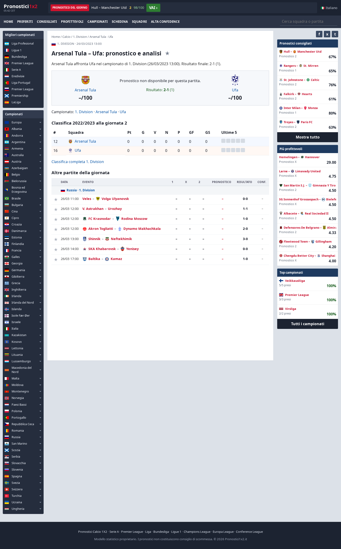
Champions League (197, 532)
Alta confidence (165, 21)
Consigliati (47, 21)
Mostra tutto (308, 137)
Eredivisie (18, 76)
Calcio (66, 37)
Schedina (120, 21)
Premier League (22, 63)
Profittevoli (72, 21)
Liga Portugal (21, 83)
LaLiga (16, 102)
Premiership (20, 96)
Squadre (139, 21)
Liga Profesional (23, 43)
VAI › (153, 7)
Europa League (223, 532)
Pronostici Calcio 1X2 (92, 532)
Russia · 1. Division (81, 190)
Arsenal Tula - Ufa (101, 37)
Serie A (16, 70)
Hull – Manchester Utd (117, 7)
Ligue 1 (17, 50)
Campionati (97, 21)
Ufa (235, 90)
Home (8, 21)
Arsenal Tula (85, 90)
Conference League (249, 532)
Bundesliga (19, 57)
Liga (148, 532)
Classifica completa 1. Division (77, 161)
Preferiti (25, 21)
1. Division (80, 37)
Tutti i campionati (307, 323)
